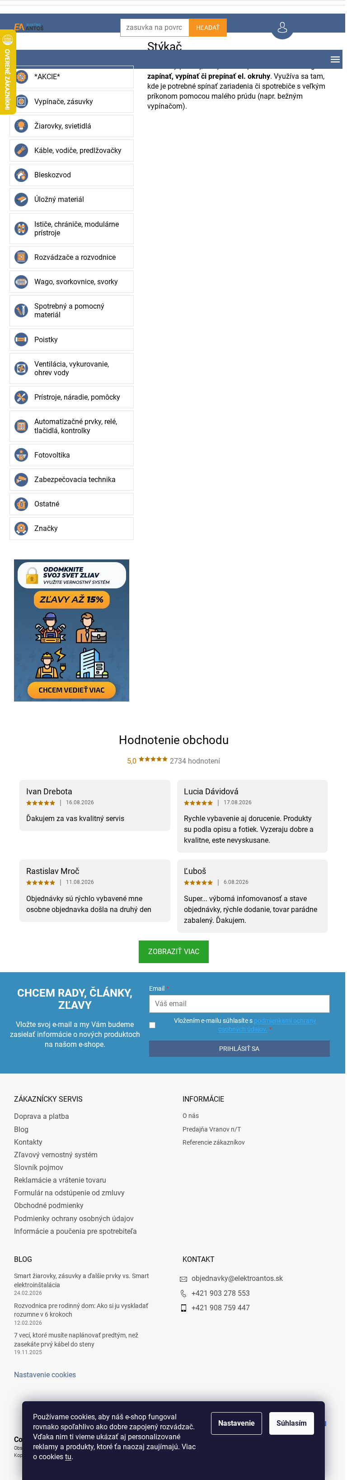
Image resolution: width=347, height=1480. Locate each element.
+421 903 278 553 (217, 1293)
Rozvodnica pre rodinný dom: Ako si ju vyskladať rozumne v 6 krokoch (77, 1310)
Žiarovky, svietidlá (59, 126)
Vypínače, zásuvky (60, 101)
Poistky (42, 339)
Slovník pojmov (35, 1167)
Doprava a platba (38, 1116)
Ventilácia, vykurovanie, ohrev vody (68, 368)
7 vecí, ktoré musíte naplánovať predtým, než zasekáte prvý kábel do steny (72, 1339)
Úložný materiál (55, 199)
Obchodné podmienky (45, 1205)
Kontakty (24, 1142)
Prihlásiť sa (235, 1048)
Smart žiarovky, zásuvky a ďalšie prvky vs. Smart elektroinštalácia (77, 1280)
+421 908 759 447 (217, 1307)
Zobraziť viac (170, 951)
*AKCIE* (43, 76)
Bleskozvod (49, 175)
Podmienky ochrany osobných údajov (70, 1218)
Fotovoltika (48, 455)
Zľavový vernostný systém (52, 1155)
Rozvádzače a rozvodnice (71, 257)
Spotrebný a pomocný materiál (66, 310)
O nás (187, 1115)
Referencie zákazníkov (210, 1142)
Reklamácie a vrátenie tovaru (56, 1180)
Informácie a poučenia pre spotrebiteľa (71, 1231)
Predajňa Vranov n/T (208, 1129)
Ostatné (43, 504)
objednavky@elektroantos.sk (234, 1278)
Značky (42, 528)
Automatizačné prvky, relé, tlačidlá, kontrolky (72, 425)
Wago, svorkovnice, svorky (72, 281)
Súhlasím (288, 1423)
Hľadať (204, 27)
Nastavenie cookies (41, 1374)
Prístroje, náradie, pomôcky (74, 397)
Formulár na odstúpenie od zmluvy (65, 1193)
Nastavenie (233, 1423)
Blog (17, 1129)
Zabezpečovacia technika (71, 479)
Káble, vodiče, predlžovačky (74, 150)
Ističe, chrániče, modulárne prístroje (73, 228)
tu (65, 1456)
